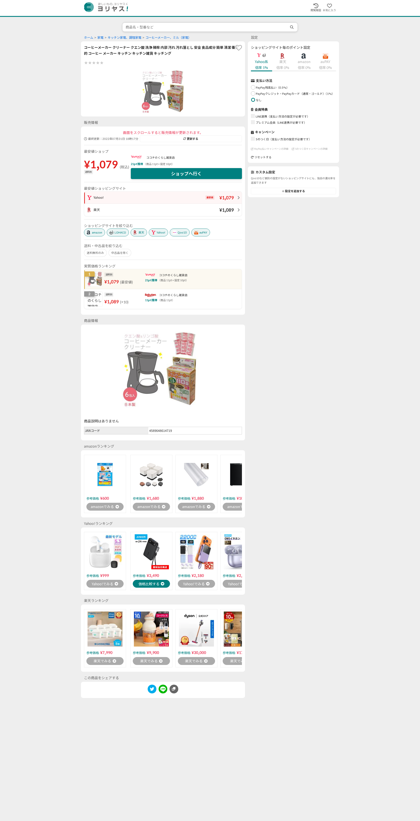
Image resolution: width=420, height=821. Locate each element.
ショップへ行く (186, 173)
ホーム (88, 37)
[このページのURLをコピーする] (174, 689)
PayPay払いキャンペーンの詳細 (271, 148)
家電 (100, 37)
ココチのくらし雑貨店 (160, 157)
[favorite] (238, 47)
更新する (192, 139)
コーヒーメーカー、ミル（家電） (168, 37)
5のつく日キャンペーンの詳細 (311, 148)
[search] (292, 27)
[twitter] (152, 690)
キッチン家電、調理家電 (124, 37)
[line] (163, 690)
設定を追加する (295, 191)
